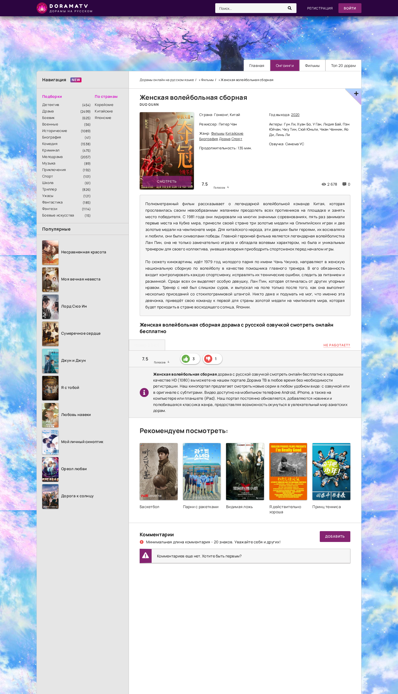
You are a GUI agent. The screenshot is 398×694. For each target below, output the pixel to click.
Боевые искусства (58, 215)
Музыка (49, 163)
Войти (350, 8)
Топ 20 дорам (343, 65)
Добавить (335, 536)
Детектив (50, 104)
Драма (48, 111)
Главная (257, 65)
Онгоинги (285, 65)
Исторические (54, 130)
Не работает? (337, 345)
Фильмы (312, 65)
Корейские (104, 104)
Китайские (104, 111)
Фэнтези (49, 208)
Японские (103, 117)
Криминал (50, 150)
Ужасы (47, 195)
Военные (50, 124)
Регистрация (320, 8)
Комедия (49, 143)
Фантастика (52, 202)
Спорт (47, 176)
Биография (51, 137)
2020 (295, 114)
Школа (47, 182)
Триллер (49, 189)
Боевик (48, 117)
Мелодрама (52, 156)
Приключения (54, 169)
